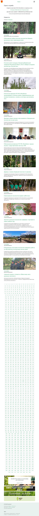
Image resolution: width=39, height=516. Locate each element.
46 (31, 287)
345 (33, 331)
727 (28, 390)
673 (13, 382)
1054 (32, 441)
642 (25, 377)
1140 (21, 457)
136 (20, 300)
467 (8, 351)
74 (27, 291)
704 (30, 386)
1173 (29, 463)
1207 (12, 470)
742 (6, 393)
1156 (9, 461)
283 (28, 322)
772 (20, 397)
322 (6, 329)
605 (23, 371)
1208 (15, 470)
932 (30, 421)
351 (18, 333)
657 (33, 379)
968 (30, 426)
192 (10, 309)
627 (18, 375)
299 (8, 326)
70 (19, 291)
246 (25, 317)
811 (28, 402)
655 (28, 379)
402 (25, 340)
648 (10, 379)
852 (10, 410)
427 (28, 344)
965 (23, 426)
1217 (15, 472)
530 (15, 360)
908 (30, 417)
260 (30, 318)
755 (8, 395)
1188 (15, 466)
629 (23, 375)
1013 (29, 433)
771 (18, 397)
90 (29, 293)
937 (13, 422)
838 (6, 408)
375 (18, 337)
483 (18, 353)
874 (6, 413)
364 (20, 335)
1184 (32, 464)
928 (20, 421)
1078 (15, 446)
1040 (21, 439)
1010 (21, 433)
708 (10, 388)
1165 (6, 463)
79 (7, 293)
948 (10, 424)
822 (25, 404)
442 (6, 348)
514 (6, 359)
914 (15, 419)
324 (10, 329)
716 (30, 388)
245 (23, 317)
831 (18, 406)
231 (18, 315)
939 (18, 422)
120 (10, 298)
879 (18, 413)
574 (6, 368)
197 (23, 309)
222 (25, 313)
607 (28, 371)
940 (20, 422)
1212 (27, 470)
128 (30, 298)
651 (18, 379)
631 (28, 375)
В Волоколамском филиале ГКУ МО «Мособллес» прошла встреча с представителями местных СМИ (19, 144)
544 (20, 362)
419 (8, 344)
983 (8, 430)
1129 (18, 455)
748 (20, 393)
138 (25, 300)
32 (33, 286)
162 (25, 304)
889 (13, 415)
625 (13, 375)
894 (25, 415)
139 (28, 300)
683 (8, 384)
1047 (12, 441)
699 (18, 386)
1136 (9, 457)
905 (23, 417)
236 (30, 315)
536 (30, 360)
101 (23, 295)
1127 (12, 455)
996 (11, 432)
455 (8, 349)
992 (30, 430)
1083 (29, 446)
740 (30, 391)
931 (28, 421)
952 (20, 424)
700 (20, 386)
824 (30, 404)
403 (28, 340)
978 (25, 428)
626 (15, 375)
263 (8, 320)
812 (30, 402)
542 (15, 362)
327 (18, 329)
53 (15, 289)
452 (30, 348)
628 (20, 375)
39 (17, 287)
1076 (9, 446)
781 (13, 399)
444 (10, 348)
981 (33, 428)
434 (15, 346)
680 (30, 382)
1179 (18, 464)
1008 (15, 433)
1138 (15, 457)
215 (8, 313)
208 (20, 311)
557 (23, 364)
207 (18, 311)
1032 (27, 437)
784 (20, 399)
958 (6, 426)
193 (13, 309)
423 (18, 344)
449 (23, 348)
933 (33, 421)
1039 (18, 439)
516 (10, 359)
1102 (27, 450)
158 (15, 304)
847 (28, 408)
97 (14, 295)
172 (20, 306)
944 (30, 422)
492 (10, 355)
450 (25, 348)
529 (13, 360)
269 (23, 320)
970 (6, 428)
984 (10, 430)
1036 (9, 439)
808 (20, 402)
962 (15, 426)
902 (15, 417)
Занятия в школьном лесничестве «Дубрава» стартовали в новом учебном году (19, 220)
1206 (9, 470)
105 (32, 295)
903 (18, 417)
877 (13, 413)
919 (28, 419)
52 (13, 289)
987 (18, 430)
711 (18, 388)
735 (18, 391)
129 (33, 298)
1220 (24, 472)
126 (25, 298)
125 (23, 298)
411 (18, 342)
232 (20, 315)
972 (10, 428)
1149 (18, 459)
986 (15, 430)
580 (20, 368)
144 (10, 302)
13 (25, 284)
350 (15, 333)
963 (18, 426)
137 (23, 300)
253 (13, 318)
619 (28, 373)
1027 (12, 437)
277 (13, 322)
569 (23, 366)
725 (23, 390)
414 (25, 342)
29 (27, 286)
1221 (27, 472)
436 (20, 346)
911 (8, 419)
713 (23, 388)
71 (21, 291)
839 (8, 408)
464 (30, 349)
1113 (29, 452)
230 (15, 315)
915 (18, 419)
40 (19, 287)
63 (5, 291)
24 (17, 286)
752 (30, 393)
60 (29, 289)
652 (20, 379)
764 (30, 395)
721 (13, 390)
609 (33, 371)
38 (15, 287)
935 (8, 422)
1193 (29, 466)
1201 (24, 468)
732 (10, 391)
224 (30, 313)
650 (15, 379)
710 (15, 388)
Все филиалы (10, 19)
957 (33, 424)
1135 (6, 457)
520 (20, 359)
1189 (18, 466)
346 (6, 333)
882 (25, 413)
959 (8, 426)
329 (23, 329)
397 (13, 340)
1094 (32, 448)
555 (18, 364)
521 (23, 359)
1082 (27, 446)
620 (30, 373)
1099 (18, 450)
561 (33, 364)
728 (30, 390)
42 (23, 287)
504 (10, 357)
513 (33, 357)
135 (18, 300)
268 (20, 320)
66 (11, 291)
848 (30, 408)
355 (28, 333)
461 (23, 349)
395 (8, 340)
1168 (15, 463)
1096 (9, 450)
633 (33, 375)
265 (13, 320)
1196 (9, 468)
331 (28, 329)
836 (30, 406)
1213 (29, 470)
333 (33, 329)
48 (5, 289)
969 (33, 426)
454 (6, 349)
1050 (21, 441)
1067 (12, 444)
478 (6, 353)
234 (25, 315)
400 (20, 340)
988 (20, 430)
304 (20, 326)
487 (28, 353)
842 (15, 408)
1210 (21, 470)
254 (15, 318)
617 (23, 373)
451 (28, 348)
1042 (27, 439)
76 (31, 291)
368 (30, 335)
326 (15, 329)
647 (8, 379)
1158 (15, 461)
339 (18, 331)
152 (30, 302)
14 (27, 284)
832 (20, 406)
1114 (32, 452)
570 (25, 366)
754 (6, 395)
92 (33, 293)
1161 (24, 461)
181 (13, 307)
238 (6, 317)
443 (8, 348)
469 (13, 351)
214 (6, 313)
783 (18, 399)
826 (6, 406)
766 (6, 397)
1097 (12, 450)
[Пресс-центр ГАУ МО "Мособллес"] (19, 480)
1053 (29, 441)
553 (13, 364)
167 (8, 306)
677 (23, 382)
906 (25, 417)
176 (30, 306)
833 (23, 406)
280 (20, 322)
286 (6, 324)
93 (5, 295)
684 (10, 384)
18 (5, 286)
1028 (15, 437)
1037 (12, 439)
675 (18, 382)
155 (8, 304)
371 (8, 337)
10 (19, 284)
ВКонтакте (19, 9)
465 (33, 349)
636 (10, 377)
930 (25, 421)
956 (30, 424)
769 (13, 397)
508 (20, 357)
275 (8, 322)
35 (9, 287)
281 (23, 322)
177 (33, 306)
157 (13, 304)
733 (13, 391)
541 (13, 362)
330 (25, 329)
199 (28, 309)
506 (15, 357)
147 (18, 302)
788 (30, 399)
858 (25, 410)
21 (11, 286)
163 (28, 304)
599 (8, 371)
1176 (9, 464)
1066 (9, 444)
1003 (30, 432)
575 (8, 368)
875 (8, 413)
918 (25, 419)
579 (18, 368)
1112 (27, 452)
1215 (9, 472)
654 (25, 379)
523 (28, 359)
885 (33, 413)
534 (25, 360)
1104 (32, 450)
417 (33, 342)
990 (25, 430)
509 (23, 357)
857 (23, 410)
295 (28, 324)
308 (30, 326)
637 (13, 377)
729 (33, 390)
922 (6, 421)
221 (23, 313)
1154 (32, 459)
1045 (6, 441)
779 (8, 399)
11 (21, 284)
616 (20, 373)
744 (10, 393)
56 (21, 289)
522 (25, 359)
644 (30, 377)
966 (25, 426)
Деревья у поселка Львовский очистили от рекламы (17, 172)
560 (30, 364)
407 (8, 342)
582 (25, 368)
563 (8, 366)
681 (33, 382)
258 (25, 318)
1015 (6, 435)
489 (33, 353)
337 (13, 331)
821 (23, 404)
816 (10, 404)
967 (28, 426)
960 (10, 426)
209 (23, 311)
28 (25, 286)
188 (30, 307)
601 (13, 371)
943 (28, 422)
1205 (6, 470)
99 (18, 295)
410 (15, 342)
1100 (21, 450)
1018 (15, 435)
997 (13, 432)
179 (8, 307)
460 (20, 349)
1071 (24, 444)
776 (30, 397)
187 (28, 307)
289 (13, 324)
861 (33, 410)
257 (23, 318)
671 (8, 382)
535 (28, 360)
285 (33, 322)
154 (6, 304)
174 (25, 306)
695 (8, 386)
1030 (21, 437)
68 (15, 291)
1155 (6, 461)
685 (13, 384)
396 (10, 340)
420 (10, 344)
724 (20, 390)
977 (23, 428)
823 (28, 404)
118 (6, 298)
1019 (18, 435)
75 (29, 291)
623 (8, 375)
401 (23, 340)
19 (7, 286)
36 (11, 287)
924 (10, 421)
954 (25, 424)
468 (10, 351)
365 (23, 335)
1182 (27, 464)
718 (6, 390)
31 (31, 286)
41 (21, 287)
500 (30, 355)
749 (23, 393)
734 (15, 391)
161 (23, 304)
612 (10, 373)
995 (8, 432)
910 (6, 419)
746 (15, 393)
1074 (32, 444)
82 (13, 293)
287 (8, 324)
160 (20, 304)
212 (30, 311)
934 (6, 422)
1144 (32, 457)
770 (15, 397)
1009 (18, 433)
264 (10, 320)
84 (17, 293)
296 (30, 324)
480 (10, 353)
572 (30, 366)
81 (11, 293)
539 (8, 362)
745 (13, 393)
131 (8, 300)
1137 (12, 457)
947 (8, 424)
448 (20, 348)
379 (28, 337)
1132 (27, 455)
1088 (15, 448)
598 (6, 371)
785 (23, 399)
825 (33, 404)
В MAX (16, 9)
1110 (21, 452)
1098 (15, 450)
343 (28, 331)
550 (6, 364)
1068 (15, 444)
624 (10, 375)
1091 (24, 448)
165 (33, 304)
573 (33, 366)
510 (25, 357)
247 (28, 317)
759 (18, 395)
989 (23, 430)
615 (18, 373)
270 (25, 320)
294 (25, 324)
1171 (24, 463)
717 (33, 388)
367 (28, 335)
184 (20, 307)
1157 (12, 461)
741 (33, 391)
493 (13, 355)
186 (25, 307)
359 (8, 335)
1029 (18, 437)
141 (33, 300)
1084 (32, 446)
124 (20, 298)
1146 (9, 459)
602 (15, 371)
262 (6, 320)
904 (20, 417)
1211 (24, 470)
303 (18, 326)
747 (18, 393)
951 (18, 424)
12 (23, 284)
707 (8, 388)
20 (9, 286)
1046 (9, 441)
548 (30, 362)
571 (28, 366)
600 (10, 371)
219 (18, 313)
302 (15, 326)
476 (30, 351)
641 (23, 377)
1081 (24, 446)
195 (18, 309)
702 (25, 386)
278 (15, 322)
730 (6, 391)
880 (20, 413)
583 (28, 368)
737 (23, 391)
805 (13, 402)
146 (15, 302)
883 (28, 413)
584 (30, 368)
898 (6, 417)
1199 (18, 468)
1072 (27, 444)
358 (6, 335)
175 (28, 306)
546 (25, 362)
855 (18, 410)
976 (20, 428)
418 (6, 344)
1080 (21, 446)
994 (6, 432)
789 (33, 399)
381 (33, 337)
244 (20, 317)
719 (8, 390)
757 (13, 395)
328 (20, 329)
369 (33, 335)
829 (13, 406)
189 (33, 307)
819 (18, 404)
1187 (12, 466)
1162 (27, 461)
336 (10, 331)
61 (31, 289)
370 (6, 337)
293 (23, 324)
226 (6, 315)
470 (15, 351)
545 (23, 362)
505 (13, 357)
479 (8, 353)
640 (20, 377)
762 (25, 395)
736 (20, 391)
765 (33, 395)
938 (15, 422)
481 (13, 353)
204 (10, 311)
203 (8, 311)
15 (29, 284)
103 (27, 295)
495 (18, 355)
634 (6, 377)
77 (33, 291)
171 (18, 306)
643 (28, 377)
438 (25, 346)
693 (33, 384)
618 (25, 373)
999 (18, 432)
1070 (21, 444)
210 (25, 311)
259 (28, 318)
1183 (29, 464)
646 (6, 379)
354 (25, 333)
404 (30, 340)
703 (28, 386)
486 (25, 353)
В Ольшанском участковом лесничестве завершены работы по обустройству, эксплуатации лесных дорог (19, 248)
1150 (21, 459)
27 (23, 286)
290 (15, 324)
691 (28, 384)
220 (20, 313)
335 (8, 331)
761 (23, 395)
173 (23, 306)
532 (20, 360)
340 (20, 331)
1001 (24, 432)
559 (28, 364)
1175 (6, 464)
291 (18, 324)
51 (11, 289)
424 (20, 344)
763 (28, 395)
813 (33, 402)
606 (25, 371)
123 (18, 298)
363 (18, 335)
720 (10, 390)
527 (8, 360)
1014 (32, 433)
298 (6, 326)
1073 (29, 444)
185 (23, 307)
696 (10, 386)
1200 (21, 468)
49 (7, 289)
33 (5, 287)
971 (8, 428)
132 (10, 300)
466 (6, 351)
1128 (15, 455)
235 (28, 315)
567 (18, 366)
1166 (9, 463)
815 (8, 404)
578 (15, 368)
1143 (29, 457)
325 (13, 329)
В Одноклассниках (25, 9)
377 (23, 337)
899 (8, 417)
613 (13, 373)
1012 (27, 433)
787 (28, 399)
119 (8, 298)
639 (18, 377)
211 (28, 311)
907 (28, 417)
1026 (9, 437)
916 (20, 419)
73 (25, 291)
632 (30, 375)
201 (33, 309)
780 (10, 399)
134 (15, 300)
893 (23, 415)
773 (23, 397)
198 (25, 309)
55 (19, 289)
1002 (27, 432)
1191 (24, 466)
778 (6, 399)
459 (18, 349)
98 (16, 295)
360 (10, 335)
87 (23, 293)
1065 (6, 444)
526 (6, 360)
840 (10, 408)
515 (8, 359)
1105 (6, 452)
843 (18, 408)
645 (33, 377)
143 (8, 302)
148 (20, 302)
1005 (6, 433)
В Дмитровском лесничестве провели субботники (17, 196)
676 (20, 382)
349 (13, 333)
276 (10, 322)
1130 (21, 455)
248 (30, 317)
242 (15, 317)
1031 (24, 437)
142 (6, 302)
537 (33, 360)
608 (30, 371)
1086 (9, 448)
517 (13, 359)
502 (6, 357)
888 (10, 415)
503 (8, 357)
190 (6, 309)
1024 (32, 435)
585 (33, 368)
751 (28, 393)
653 (23, 379)
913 (13, 419)
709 (13, 388)
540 (10, 362)
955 (28, 424)
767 (8, 397)
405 (33, 340)
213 (33, 311)
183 (18, 307)
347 (8, 333)
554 (15, 364)
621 (33, 373)
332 (30, 329)
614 (15, 373)
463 (28, 349)
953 (23, 424)
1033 (29, 437)
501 (33, 355)
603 (18, 371)
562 (6, 366)
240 (10, 317)
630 (25, 375)
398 (15, 340)
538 (6, 362)
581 (23, 368)
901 (13, 417)
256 (20, 318)
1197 (12, 468)
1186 (9, 466)
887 (8, 415)
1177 (12, 464)
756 (10, 395)
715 (28, 388)
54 (17, 289)
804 (10, 402)
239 (8, 317)
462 (25, 349)
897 (33, 415)
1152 (27, 459)
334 (6, 331)
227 (8, 315)
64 (7, 291)
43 (25, 287)
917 (23, 419)
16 (31, 284)
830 (15, 406)
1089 (18, 448)
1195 (6, 468)
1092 (27, 448)
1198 (15, 468)
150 (25, 302)
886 (6, 415)
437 (23, 346)
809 (23, 402)
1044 (32, 439)
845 (23, 408)
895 (28, 415)
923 (8, 421)
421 (13, 344)
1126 (9, 455)
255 (18, 318)
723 (18, 390)
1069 (18, 444)
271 (28, 320)
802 (6, 402)
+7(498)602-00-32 (10, 507)
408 (10, 342)
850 (6, 410)
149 (23, 302)
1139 (18, 457)
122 (15, 298)
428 (30, 344)
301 (13, 326)
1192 (27, 466)
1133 (29, 455)
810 (25, 402)
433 (13, 346)
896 (30, 415)
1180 (21, 464)
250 (6, 318)
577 (13, 368)
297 (33, 324)
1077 (12, 446)
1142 (27, 457)
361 (13, 335)
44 (27, 287)
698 (15, 386)
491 (8, 355)
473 (23, 351)
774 (25, 397)
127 (28, 298)
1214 (32, 470)
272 (30, 320)
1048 (15, 441)
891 (18, 415)
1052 (27, 441)
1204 (32, 468)
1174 (32, 463)
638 (15, 377)
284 (30, 322)
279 (18, 322)
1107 (12, 452)
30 (29, 286)
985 (13, 430)
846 (25, 408)
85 (19, 293)
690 (25, 384)
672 (10, 382)
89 (27, 293)
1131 (24, 455)
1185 (6, 466)
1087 (12, 448)
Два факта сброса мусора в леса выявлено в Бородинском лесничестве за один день (19, 119)
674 (15, 382)
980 (30, 428)
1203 (29, 468)
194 (15, 309)
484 (20, 353)
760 (20, 395)
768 (10, 397)
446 (15, 348)
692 (30, 384)
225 (33, 313)
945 (33, 422)
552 (10, 364)
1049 (18, 441)
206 (15, 311)
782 (15, 399)
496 (20, 355)
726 (25, 390)
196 (20, 309)
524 (30, 359)
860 (30, 410)
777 (33, 397)
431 (8, 346)
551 (8, 364)
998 (16, 432)
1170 (21, 463)
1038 (15, 439)
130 (6, 300)
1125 (6, 455)
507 (18, 357)
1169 (18, 463)
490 (6, 355)
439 (28, 346)
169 (13, 306)
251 (8, 318)
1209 (18, 470)
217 (13, 313)
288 (10, 324)
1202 (27, 468)
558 (25, 364)
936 (10, 422)
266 (15, 320)
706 (6, 388)
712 (20, 388)
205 (13, 311)
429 (33, 344)
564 (10, 366)
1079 (18, 446)
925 (13, 421)
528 (10, 360)
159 (18, 304)
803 (8, 402)
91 (31, 293)
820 (20, 404)
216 (10, 313)
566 (15, 366)
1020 (21, 435)
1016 (9, 435)
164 (30, 304)
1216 (12, 472)
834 (25, 406)
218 (15, 313)
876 (10, 413)
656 (30, 379)
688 (20, 384)
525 (33, 359)
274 (6, 322)
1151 (24, 459)
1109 (18, 452)
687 (18, 384)
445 (13, 348)
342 (25, 331)
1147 (12, 459)
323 (8, 329)
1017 (12, 435)
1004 (33, 432)
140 (30, 300)
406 (6, 342)
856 (20, 410)
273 (33, 320)
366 (25, 335)
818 (15, 404)
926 (15, 421)
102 (25, 295)
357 (33, 333)
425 (23, 344)
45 (29, 287)
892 (20, 415)
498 (25, 355)
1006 (9, 433)
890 (15, 415)
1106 (9, 452)
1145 (6, 459)
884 (30, 413)
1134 (32, 455)
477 (33, 351)
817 (13, 404)
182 (15, 307)
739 (28, 391)
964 (20, 426)
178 (6, 307)
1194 (32, 466)
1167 (12, 463)
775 (28, 397)
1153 (29, 459)
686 (15, 384)
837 (33, 406)
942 (25, 422)
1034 (32, 437)
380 (30, 337)
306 (25, 326)
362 (15, 335)
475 (28, 351)
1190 (21, 466)
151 (28, 302)
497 (23, 355)
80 (9, 293)
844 (20, 408)
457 (13, 349)
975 (18, 428)
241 (13, 317)
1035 (6, 439)
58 (25, 289)
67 (13, 291)
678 (25, 382)
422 (15, 344)
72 (23, 291)
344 (30, 331)
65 (9, 291)
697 (13, 386)
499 (28, 355)
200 (30, 309)
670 (6, 382)
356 (30, 333)
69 (17, 291)
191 (8, 309)
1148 (15, 459)
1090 (21, 448)
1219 (21, 472)
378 (25, 337)
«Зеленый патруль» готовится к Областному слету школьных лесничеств (17, 275)
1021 (24, 435)
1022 (27, 435)
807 (18, 402)
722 (15, 390)
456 (10, 349)
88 (25, 293)
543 (18, 362)
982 (6, 430)
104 (30, 295)
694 (6, 386)
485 (23, 353)
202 (6, 311)
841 (13, 408)
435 (18, 346)
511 (28, 357)
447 (18, 348)
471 (18, 351)
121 (13, 298)
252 (10, 318)
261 (33, 318)
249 (33, 317)
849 (33, 408)
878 (15, 413)
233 (23, 315)
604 (20, 371)
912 (10, 419)
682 (6, 384)
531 (18, 360)
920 (30, 419)
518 (15, 359)
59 (27, 289)
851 (8, 410)
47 (33, 287)
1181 (24, 464)
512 (30, 357)
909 (33, 417)
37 (13, 287)
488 (30, 353)
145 (13, 302)
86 (21, 293)
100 (20, 295)
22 (13, 286)
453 (33, 348)
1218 (18, 472)
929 (23, 421)
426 (25, 344)
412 (20, 342)
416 (30, 342)
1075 (6, 446)
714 (25, 388)
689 (23, 384)
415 (28, 342)
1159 (18, 461)
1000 (21, 432)
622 (6, 375)
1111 (24, 452)
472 (20, 351)
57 (23, 289)
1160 (21, 461)
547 (28, 362)
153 (33, 302)
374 (15, 337)
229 (13, 315)
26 (21, 286)
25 (19, 286)
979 (28, 428)
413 (23, 342)
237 (33, 315)
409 (13, 342)
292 (20, 324)
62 (33, 289)
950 (15, 424)
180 (10, 307)
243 (18, 317)
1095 (6, 450)
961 (13, 426)
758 (15, 395)
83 (15, 293)
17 (33, 284)
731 (8, 391)
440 (30, 346)
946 (6, 424)
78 (5, 293)
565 (13, 366)
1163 (29, 461)
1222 (29, 472)
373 (13, 337)
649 (13, 379)
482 (15, 353)
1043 (29, 439)
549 (33, 362)
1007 (12, 433)
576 (10, 368)
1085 (6, 448)
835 (28, 406)
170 (15, 306)
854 (15, 410)
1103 (29, 450)
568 (20, 366)
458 (15, 349)
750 (25, 393)
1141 (24, 457)
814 (6, 404)
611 (8, 373)
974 (15, 428)
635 (8, 377)
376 (20, 337)
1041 (24, 439)
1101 (24, 450)
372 (10, 337)
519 (18, 359)
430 (6, 346)
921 (33, 419)
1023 (29, 435)
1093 (29, 448)
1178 (15, 464)
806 (15, 402)
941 (23, 422)
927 (18, 421)
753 (33, 393)
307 (28, 326)
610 (6, 373)
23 (15, 286)
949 (13, 424)
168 (10, 306)
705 (33, 386)
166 (6, 306)
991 (28, 430)
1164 (32, 461)
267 (18, 320)
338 (15, 331)
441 (33, 346)
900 (10, 417)
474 (25, 351)
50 (9, 289)
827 (8, 406)
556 (20, 364)
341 (23, 331)
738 (25, 391)
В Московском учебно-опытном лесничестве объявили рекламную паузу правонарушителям (18, 39)
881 (23, 413)
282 (25, 322)
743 (8, 393)
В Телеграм (12, 9)
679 (28, 382)
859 (28, 410)
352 (20, 333)
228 (10, 315)
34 (7, 287)
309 (33, 326)
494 (15, 355)
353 (23, 333)
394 (6, 340)
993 (33, 430)
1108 (15, 452)
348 (10, 333)
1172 (27, 463)
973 (13, 428)
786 (25, 399)
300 (10, 326)
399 (18, 340)
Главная (18, 1)
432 (10, 346)
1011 (24, 433)
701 (23, 386)
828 (10, 406)
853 (13, 410)
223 (28, 313)
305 (23, 326)
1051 (24, 441)
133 (13, 300)
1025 (6, 437)
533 (23, 360)
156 (10, 304)
